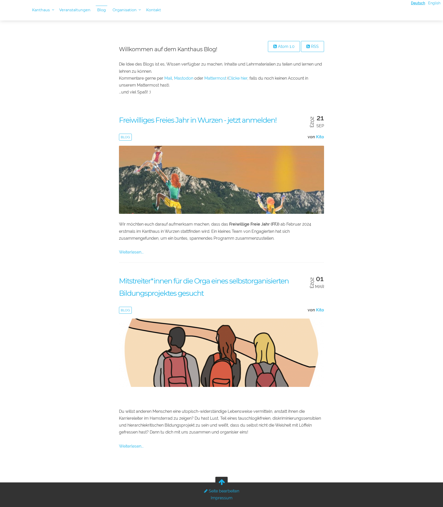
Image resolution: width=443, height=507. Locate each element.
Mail (168, 78)
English (434, 3)
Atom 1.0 (286, 46)
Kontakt (153, 10)
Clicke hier (237, 78)
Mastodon (183, 78)
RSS (314, 46)
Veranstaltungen (74, 10)
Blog (101, 10)
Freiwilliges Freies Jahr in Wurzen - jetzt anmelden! (197, 120)
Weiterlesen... (131, 252)
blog (125, 137)
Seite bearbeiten (223, 491)
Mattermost (215, 78)
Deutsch (418, 3)
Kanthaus (41, 10)
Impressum (222, 497)
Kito (320, 136)
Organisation (125, 10)
